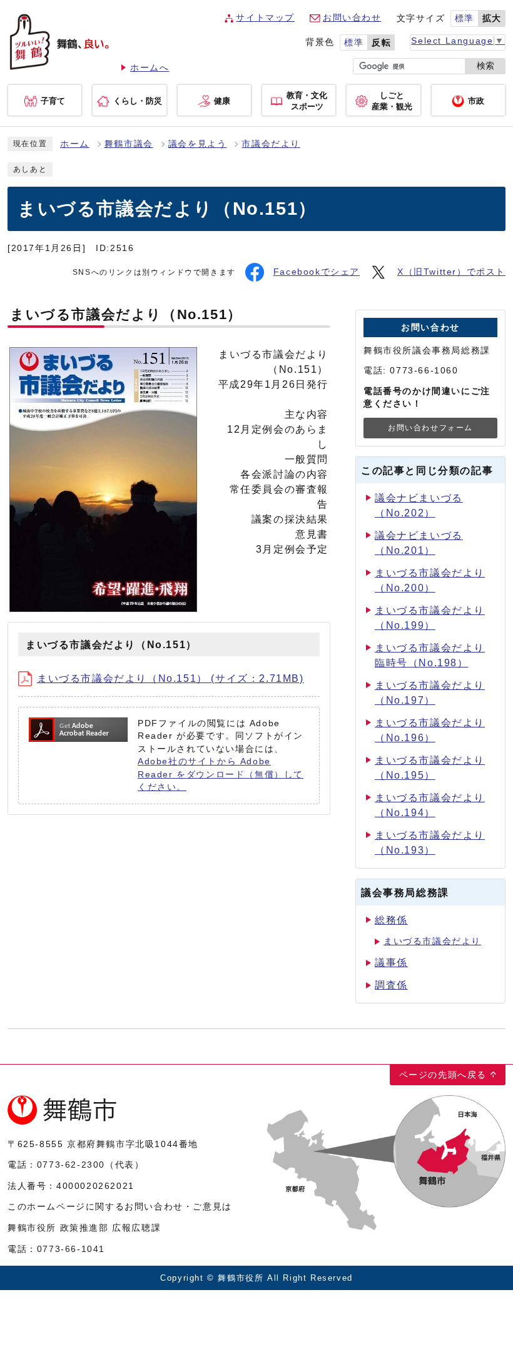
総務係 (391, 920)
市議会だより (270, 144)
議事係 (391, 962)
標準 (464, 18)
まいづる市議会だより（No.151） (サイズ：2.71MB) (170, 678)
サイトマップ (265, 17)
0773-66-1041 (71, 1249)
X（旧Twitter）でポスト (451, 272)
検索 (485, 66)
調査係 (391, 985)
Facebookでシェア (316, 272)
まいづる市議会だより (432, 941)
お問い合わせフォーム (430, 427)
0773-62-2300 (71, 1165)
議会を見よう (197, 144)
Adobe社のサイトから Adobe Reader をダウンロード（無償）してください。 (220, 774)
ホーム (74, 144)
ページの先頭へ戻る (443, 1075)
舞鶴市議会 (128, 144)
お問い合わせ (352, 17)
